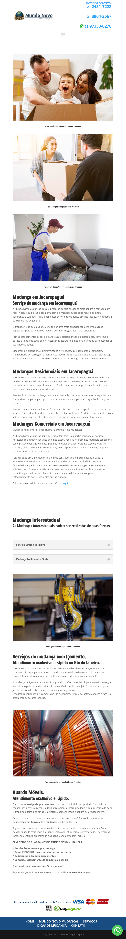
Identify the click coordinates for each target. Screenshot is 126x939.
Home (29, 921)
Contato (78, 925)
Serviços (90, 921)
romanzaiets (54, 782)
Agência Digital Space (72, 934)
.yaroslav (54, 646)
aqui (65, 483)
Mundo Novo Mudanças (59, 921)
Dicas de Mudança (52, 925)
